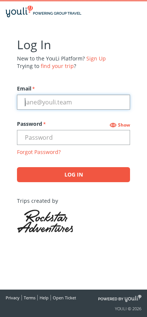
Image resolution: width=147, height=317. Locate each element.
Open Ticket (64, 297)
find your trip (57, 65)
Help (44, 297)
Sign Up (96, 58)
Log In (73, 174)
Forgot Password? (39, 151)
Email (26, 88)
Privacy (13, 297)
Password (31, 123)
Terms (29, 297)
